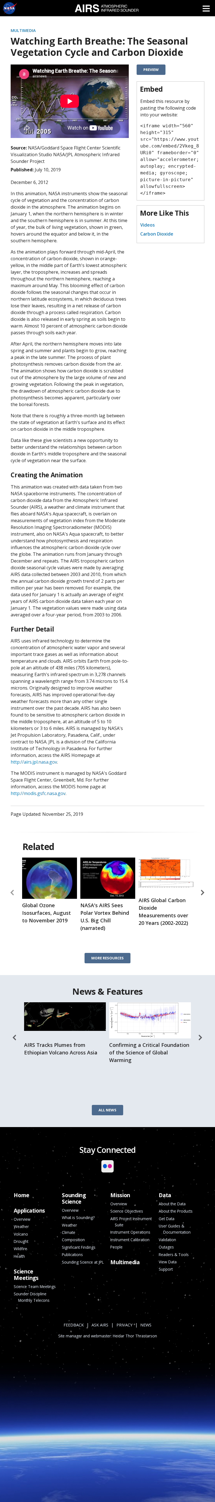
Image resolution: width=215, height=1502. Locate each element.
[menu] (206, 8)
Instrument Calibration (129, 1239)
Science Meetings (26, 1275)
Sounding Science (74, 1198)
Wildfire (20, 1248)
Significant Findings (78, 1247)
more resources (107, 957)
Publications (72, 1254)
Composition (73, 1239)
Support (166, 1269)
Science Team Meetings (35, 1286)
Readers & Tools (174, 1254)
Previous (12, 892)
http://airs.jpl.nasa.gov (34, 762)
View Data (168, 1261)
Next (202, 892)
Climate (68, 1232)
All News (107, 1109)
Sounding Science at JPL (83, 1262)
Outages (166, 1247)
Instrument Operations (130, 1232)
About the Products (176, 1211)
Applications (29, 1210)
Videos (147, 225)
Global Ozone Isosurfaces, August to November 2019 (46, 913)
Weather (69, 1225)
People (116, 1247)
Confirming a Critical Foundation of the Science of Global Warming (149, 1052)
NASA (9, 8)
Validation (167, 1239)
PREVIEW (151, 69)
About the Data (172, 1203)
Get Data (166, 1218)
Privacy (124, 1325)
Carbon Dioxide (156, 234)
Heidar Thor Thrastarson (135, 1336)
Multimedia (23, 30)
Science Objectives (126, 1211)
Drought (21, 1241)
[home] (106, 8)
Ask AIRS (100, 1325)
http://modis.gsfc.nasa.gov (38, 793)
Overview (70, 1210)
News (145, 1325)
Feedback (74, 1325)
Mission (120, 1195)
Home (21, 1195)
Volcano (21, 1234)
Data (165, 1195)
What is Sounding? (78, 1217)
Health (19, 1256)
